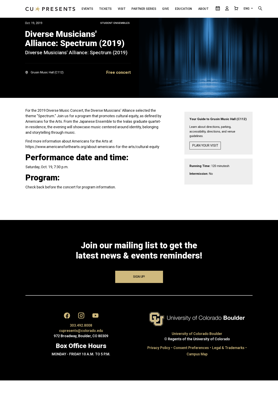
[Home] (50, 9)
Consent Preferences (191, 348)
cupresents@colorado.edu (81, 331)
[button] (118, 72)
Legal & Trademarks (228, 348)
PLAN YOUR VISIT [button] (205, 145)
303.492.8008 (81, 325)
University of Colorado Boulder (197, 334)
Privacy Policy (158, 348)
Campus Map (197, 354)
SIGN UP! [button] (139, 276)
